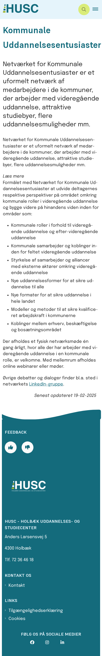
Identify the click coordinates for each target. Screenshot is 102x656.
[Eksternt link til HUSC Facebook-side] (38, 642)
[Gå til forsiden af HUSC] (37, 9)
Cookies (17, 619)
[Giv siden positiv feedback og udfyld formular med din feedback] (11, 447)
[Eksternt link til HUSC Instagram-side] (53, 642)
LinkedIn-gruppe (46, 384)
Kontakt (17, 585)
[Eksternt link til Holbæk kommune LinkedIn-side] (68, 642)
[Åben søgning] (84, 9)
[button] (97, 9)
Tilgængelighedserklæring (36, 611)
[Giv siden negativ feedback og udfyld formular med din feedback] (27, 447)
